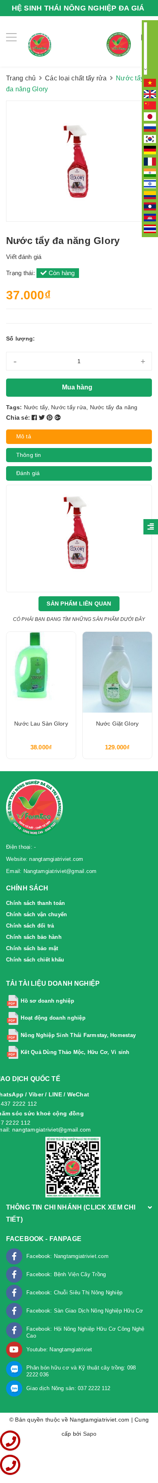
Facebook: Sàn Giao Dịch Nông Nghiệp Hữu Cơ (84, 1311)
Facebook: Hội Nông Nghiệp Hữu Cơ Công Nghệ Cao (85, 1332)
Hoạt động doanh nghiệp (53, 1018)
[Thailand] (150, 228)
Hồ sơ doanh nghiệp (47, 1001)
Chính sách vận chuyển (36, 914)
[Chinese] (150, 104)
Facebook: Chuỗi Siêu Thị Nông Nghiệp (74, 1292)
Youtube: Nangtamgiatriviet (59, 1349)
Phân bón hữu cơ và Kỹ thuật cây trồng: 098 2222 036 (81, 1371)
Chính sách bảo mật (32, 948)
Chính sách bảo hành (34, 937)
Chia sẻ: (18, 417)
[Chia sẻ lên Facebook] (35, 417)
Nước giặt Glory (117, 723)
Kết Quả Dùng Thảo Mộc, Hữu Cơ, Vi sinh (75, 1052)
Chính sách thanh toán (35, 903)
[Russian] (150, 127)
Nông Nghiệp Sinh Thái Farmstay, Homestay (78, 1035)
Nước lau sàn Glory (41, 723)
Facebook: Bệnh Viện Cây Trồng (66, 1274)
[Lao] (150, 206)
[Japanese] (150, 116)
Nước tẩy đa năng (114, 407)
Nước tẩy (36, 407)
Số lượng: (20, 338)
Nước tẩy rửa (68, 407)
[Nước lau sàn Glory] (41, 672)
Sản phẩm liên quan (79, 603)
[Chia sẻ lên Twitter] (43, 417)
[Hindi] (150, 172)
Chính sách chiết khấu (35, 960)
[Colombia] (150, 194)
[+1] (58, 417)
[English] (150, 93)
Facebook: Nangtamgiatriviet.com (67, 1256)
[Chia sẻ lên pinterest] (51, 417)
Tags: (15, 407)
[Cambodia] (150, 217)
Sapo (90, 1433)
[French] (150, 161)
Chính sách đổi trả (30, 926)
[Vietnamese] (150, 82)
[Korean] (150, 138)
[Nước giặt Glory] (117, 672)
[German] (150, 150)
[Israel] (150, 183)
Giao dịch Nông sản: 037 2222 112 (68, 1388)
